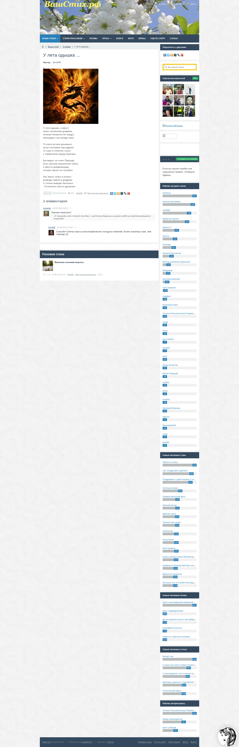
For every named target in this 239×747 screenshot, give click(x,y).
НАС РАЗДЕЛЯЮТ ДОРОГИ (175, 470)
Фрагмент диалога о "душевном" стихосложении (186, 682)
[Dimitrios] (190, 104)
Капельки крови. (170, 488)
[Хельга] (168, 104)
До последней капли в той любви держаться (184, 619)
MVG (165, 356)
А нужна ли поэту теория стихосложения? (183, 665)
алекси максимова (171, 201)
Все (195, 78)
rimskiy (166, 382)
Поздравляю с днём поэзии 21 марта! (181, 479)
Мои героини (169, 548)
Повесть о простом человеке (176, 636)
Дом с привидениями (173, 610)
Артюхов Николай (171, 279)
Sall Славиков (169, 287)
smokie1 (166, 399)
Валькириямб (169, 425)
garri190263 (168, 339)
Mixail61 (166, 347)
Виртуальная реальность (97, 193)
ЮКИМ (166, 442)
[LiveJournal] (125, 193)
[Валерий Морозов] (168, 116)
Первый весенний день (174, 496)
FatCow (110, 742)
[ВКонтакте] (111, 193)
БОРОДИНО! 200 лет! (172, 628)
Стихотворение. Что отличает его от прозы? (184, 673)
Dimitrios (167, 193)
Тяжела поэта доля (172, 522)
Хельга (166, 236)
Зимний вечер (170, 505)
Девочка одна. (169, 513)
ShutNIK (79, 193)
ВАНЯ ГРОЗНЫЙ (170, 373)
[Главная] (42, 46)
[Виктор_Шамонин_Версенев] (179, 116)
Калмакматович (170, 304)
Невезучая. (168, 531)
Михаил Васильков (172, 253)
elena (165, 390)
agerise (166, 416)
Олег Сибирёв (169, 727)
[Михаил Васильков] (190, 93)
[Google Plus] (128, 193)
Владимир (168, 270)
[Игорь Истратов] (168, 93)
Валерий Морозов (171, 408)
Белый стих (168, 656)
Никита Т (167, 227)
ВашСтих (46, 742)
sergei (165, 322)
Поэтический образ (172, 690)
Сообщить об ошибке (187, 159)
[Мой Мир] (122, 193)
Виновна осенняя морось (69, 262)
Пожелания (168, 539)
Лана (165, 330)
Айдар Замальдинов (172, 719)
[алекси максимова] (179, 93)
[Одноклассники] (118, 193)
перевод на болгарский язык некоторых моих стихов (188, 565)
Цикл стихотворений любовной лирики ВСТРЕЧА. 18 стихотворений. (196, 602)
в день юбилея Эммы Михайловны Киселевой (185, 556)
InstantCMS (87, 742)
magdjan (47, 208)
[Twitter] (115, 193)
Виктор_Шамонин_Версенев (176, 261)
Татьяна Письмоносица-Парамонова (180, 313)
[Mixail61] (179, 104)
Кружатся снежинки (172, 574)
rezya (165, 434)
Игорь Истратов (170, 365)
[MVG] (190, 116)
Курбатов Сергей (171, 218)
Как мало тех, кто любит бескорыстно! (181, 582)
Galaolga (167, 244)
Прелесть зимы (170, 462)
